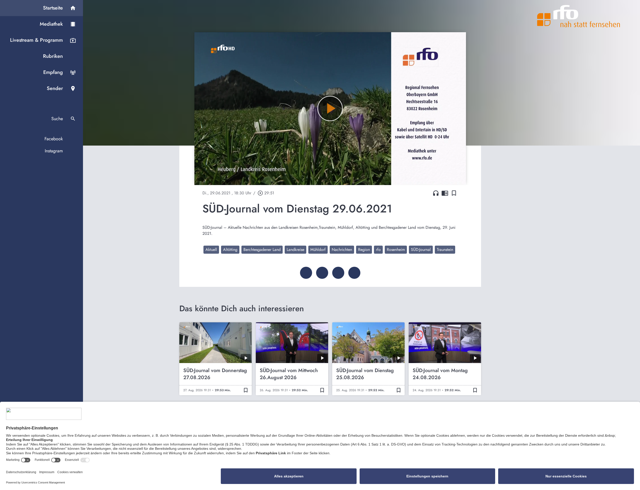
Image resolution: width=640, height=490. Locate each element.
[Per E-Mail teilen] (354, 273)
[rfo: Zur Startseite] (578, 16)
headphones (435, 193)
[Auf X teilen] (322, 273)
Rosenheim (396, 249)
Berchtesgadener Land (262, 249)
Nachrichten (342, 249)
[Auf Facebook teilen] (306, 273)
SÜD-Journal (421, 249)
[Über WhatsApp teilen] (338, 273)
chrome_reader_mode (444, 193)
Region (364, 249)
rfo (378, 249)
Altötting (230, 249)
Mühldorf (318, 249)
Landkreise (295, 249)
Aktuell (211, 249)
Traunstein (445, 249)
